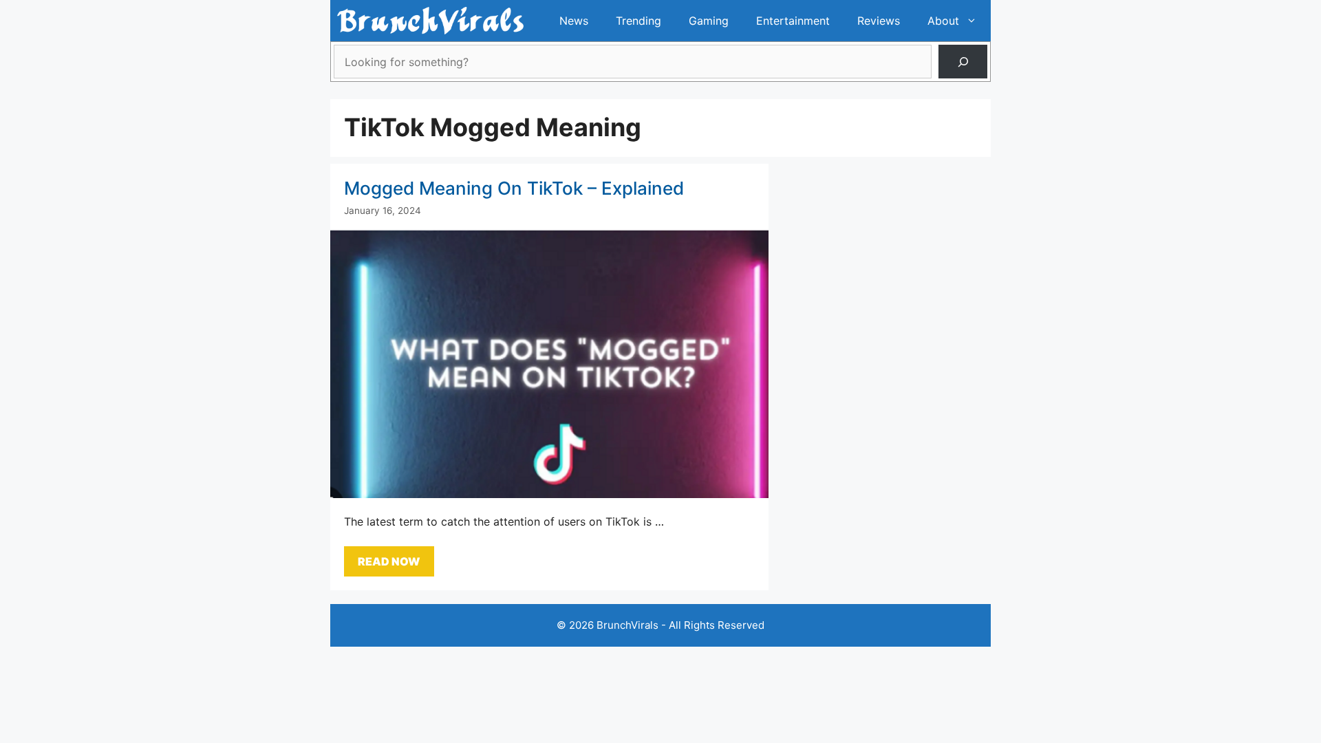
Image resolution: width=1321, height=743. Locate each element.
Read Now (389, 561)
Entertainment (793, 21)
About (943, 21)
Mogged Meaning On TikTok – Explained (514, 188)
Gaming (709, 21)
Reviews (878, 21)
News (573, 21)
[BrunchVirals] (430, 20)
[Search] (962, 61)
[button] (975, 20)
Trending (638, 21)
